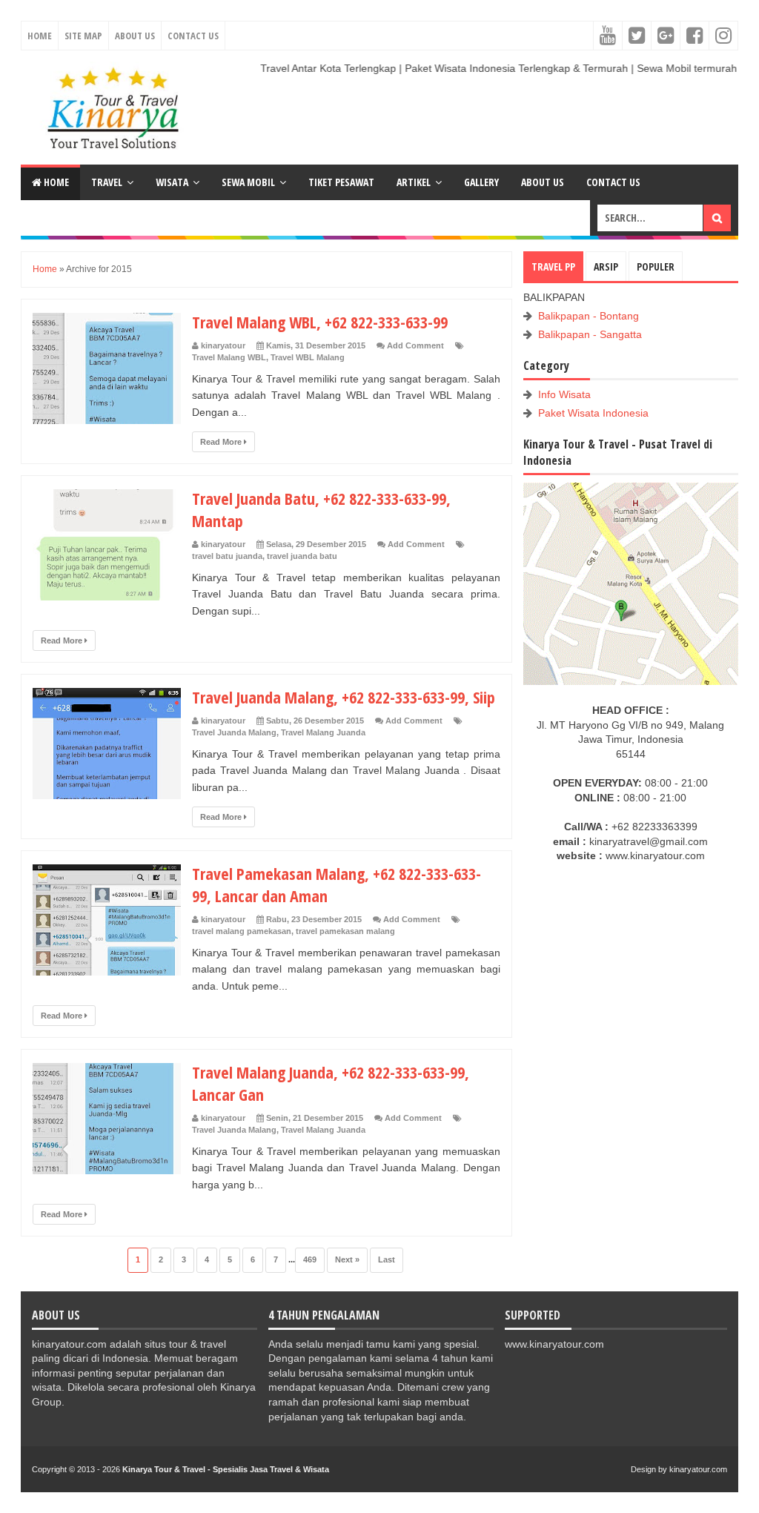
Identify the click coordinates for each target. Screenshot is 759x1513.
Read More (222, 441)
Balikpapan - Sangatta (590, 334)
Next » (347, 1259)
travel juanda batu (302, 556)
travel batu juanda (227, 556)
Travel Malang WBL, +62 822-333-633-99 (320, 322)
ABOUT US (542, 182)
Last (386, 1259)
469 (309, 1259)
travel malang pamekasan (241, 931)
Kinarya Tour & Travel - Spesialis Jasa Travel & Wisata (225, 1469)
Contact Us (193, 35)
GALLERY (481, 182)
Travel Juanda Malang (234, 732)
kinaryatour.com (698, 1469)
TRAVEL (106, 182)
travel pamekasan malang (345, 931)
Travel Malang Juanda (323, 732)
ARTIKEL (414, 182)
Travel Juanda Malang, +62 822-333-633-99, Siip (343, 697)
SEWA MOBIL (248, 182)
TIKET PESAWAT (341, 182)
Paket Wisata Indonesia (593, 413)
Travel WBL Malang (308, 357)
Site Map (83, 35)
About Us (135, 35)
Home (39, 35)
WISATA (172, 182)
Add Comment (415, 345)
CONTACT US (613, 182)
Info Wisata (564, 394)
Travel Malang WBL (229, 357)
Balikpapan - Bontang (588, 316)
